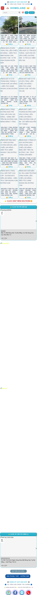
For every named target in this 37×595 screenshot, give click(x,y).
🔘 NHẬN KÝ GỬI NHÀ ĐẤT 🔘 (18, 2)
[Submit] (19, 12)
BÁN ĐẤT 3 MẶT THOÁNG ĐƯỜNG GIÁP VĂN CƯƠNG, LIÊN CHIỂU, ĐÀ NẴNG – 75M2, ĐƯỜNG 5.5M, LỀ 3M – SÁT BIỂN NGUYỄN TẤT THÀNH (27, 131)
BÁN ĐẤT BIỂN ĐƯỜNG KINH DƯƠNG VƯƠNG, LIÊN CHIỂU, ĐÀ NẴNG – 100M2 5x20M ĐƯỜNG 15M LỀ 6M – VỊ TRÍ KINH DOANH (27, 39)
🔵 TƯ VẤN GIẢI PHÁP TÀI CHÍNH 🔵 (18, 4)
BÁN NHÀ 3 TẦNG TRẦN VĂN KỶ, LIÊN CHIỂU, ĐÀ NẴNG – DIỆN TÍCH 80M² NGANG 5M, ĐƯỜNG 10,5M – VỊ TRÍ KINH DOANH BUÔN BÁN (9, 39)
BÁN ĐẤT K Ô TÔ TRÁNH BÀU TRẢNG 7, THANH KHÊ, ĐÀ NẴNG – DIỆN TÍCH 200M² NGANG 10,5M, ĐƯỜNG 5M (9, 100)
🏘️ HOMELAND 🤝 (18, 8)
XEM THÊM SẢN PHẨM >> (18, 571)
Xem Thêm (4, 238)
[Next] (36, 225)
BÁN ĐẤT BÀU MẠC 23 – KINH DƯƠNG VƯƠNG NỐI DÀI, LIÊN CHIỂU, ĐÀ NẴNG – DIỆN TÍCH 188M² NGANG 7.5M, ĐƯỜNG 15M (9, 161)
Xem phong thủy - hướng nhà (17, 576)
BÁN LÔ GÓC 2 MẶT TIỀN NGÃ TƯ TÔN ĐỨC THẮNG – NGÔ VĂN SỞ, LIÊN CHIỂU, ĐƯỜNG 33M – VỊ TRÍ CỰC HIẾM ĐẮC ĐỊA (27, 69)
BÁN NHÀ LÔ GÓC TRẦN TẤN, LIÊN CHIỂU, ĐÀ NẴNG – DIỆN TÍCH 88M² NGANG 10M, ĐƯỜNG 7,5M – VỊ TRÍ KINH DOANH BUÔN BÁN (9, 69)
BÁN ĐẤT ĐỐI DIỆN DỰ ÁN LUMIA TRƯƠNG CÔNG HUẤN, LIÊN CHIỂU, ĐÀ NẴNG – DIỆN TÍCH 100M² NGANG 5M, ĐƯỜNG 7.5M (27, 192)
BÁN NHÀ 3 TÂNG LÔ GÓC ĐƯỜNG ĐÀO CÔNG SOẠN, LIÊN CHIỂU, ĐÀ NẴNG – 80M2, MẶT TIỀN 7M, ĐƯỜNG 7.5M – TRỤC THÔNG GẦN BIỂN (27, 161)
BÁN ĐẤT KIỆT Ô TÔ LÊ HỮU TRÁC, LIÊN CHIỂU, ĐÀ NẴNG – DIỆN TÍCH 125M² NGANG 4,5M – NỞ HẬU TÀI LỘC (27, 100)
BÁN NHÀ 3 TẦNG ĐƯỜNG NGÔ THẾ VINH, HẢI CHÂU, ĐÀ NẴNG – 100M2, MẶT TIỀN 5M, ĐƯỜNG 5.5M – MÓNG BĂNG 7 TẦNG (9, 131)
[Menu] (2, 8)
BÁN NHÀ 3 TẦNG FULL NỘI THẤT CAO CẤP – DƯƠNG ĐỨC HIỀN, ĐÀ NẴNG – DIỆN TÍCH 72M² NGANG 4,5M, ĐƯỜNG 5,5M (9, 192)
